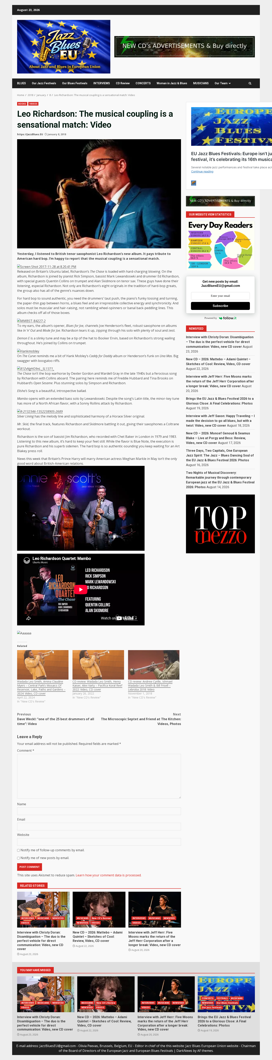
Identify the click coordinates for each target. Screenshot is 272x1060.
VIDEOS (33, 103)
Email (21, 819)
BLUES (21, 83)
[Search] (250, 83)
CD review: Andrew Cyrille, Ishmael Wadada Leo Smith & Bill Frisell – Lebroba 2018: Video (150, 685)
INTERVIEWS (101, 83)
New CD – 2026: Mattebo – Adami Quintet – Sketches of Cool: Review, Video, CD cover (99, 910)
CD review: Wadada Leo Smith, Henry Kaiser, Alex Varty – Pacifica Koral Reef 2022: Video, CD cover (97, 685)
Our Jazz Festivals (44, 83)
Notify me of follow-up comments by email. (52, 850)
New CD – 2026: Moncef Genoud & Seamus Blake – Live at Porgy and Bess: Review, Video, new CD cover (218, 438)
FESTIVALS (222, 998)
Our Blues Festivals (74, 83)
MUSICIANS (201, 83)
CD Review (123, 83)
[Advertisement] (184, 46)
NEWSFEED (58, 918)
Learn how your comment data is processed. (108, 875)
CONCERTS (143, 83)
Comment (25, 750)
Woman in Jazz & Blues (172, 83)
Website (23, 835)
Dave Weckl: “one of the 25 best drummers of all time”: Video (55, 719)
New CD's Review (101, 918)
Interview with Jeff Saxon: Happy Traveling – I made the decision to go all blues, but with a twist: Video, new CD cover (220, 420)
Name (21, 804)
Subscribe (220, 306)
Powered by (210, 318)
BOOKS (22, 103)
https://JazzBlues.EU (30, 134)
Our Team (221, 83)
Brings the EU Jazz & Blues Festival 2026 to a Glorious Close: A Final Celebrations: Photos (226, 994)
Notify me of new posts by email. (45, 858)
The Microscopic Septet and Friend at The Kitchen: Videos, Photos (141, 719)
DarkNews (184, 1050)
